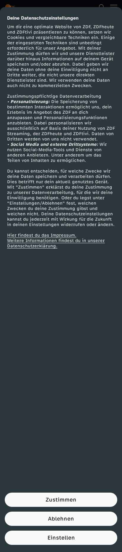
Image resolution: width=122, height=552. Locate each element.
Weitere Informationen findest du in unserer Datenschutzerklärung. (56, 243)
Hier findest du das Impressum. (41, 235)
